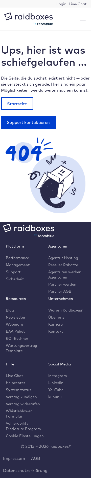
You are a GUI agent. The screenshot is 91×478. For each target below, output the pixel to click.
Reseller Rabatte (63, 264)
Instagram (57, 375)
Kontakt (55, 331)
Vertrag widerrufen (23, 403)
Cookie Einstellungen (25, 435)
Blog (10, 310)
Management (18, 264)
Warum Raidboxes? (65, 310)
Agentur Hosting (63, 257)
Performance (17, 257)
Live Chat (14, 375)
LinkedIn (55, 382)
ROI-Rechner (17, 338)
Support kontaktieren (28, 122)
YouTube (55, 389)
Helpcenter (15, 382)
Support (13, 271)
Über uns (56, 317)
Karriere (55, 324)
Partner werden (62, 284)
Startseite (17, 103)
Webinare (14, 324)
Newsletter (16, 317)
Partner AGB (59, 291)
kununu (55, 396)
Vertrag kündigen (21, 396)
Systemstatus (18, 389)
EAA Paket (15, 331)
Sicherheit (15, 279)
